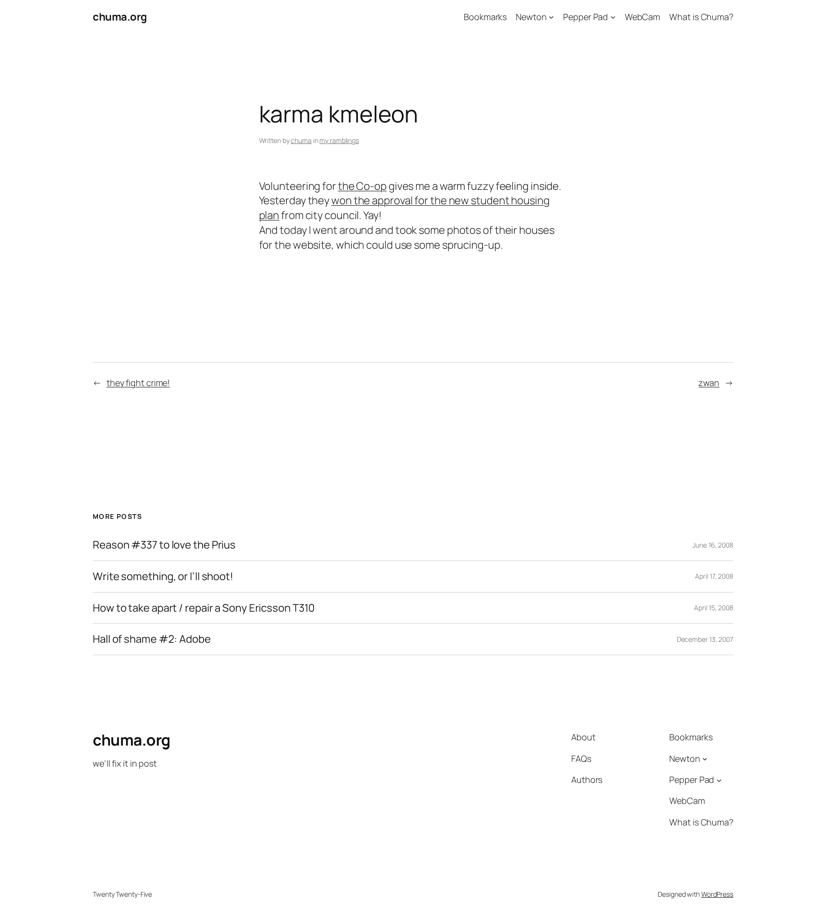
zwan (708, 382)
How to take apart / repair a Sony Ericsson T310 (204, 608)
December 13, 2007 (705, 639)
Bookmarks (485, 16)
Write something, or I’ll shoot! (163, 576)
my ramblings (339, 140)
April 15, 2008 (713, 607)
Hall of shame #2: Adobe (152, 639)
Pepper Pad (585, 16)
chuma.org (120, 17)
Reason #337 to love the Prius (164, 545)
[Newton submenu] (551, 17)
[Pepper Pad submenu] (613, 17)
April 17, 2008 (714, 576)
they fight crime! (138, 382)
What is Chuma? (701, 16)
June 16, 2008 (713, 544)
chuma (301, 140)
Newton (531, 16)
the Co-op (362, 186)
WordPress (717, 894)
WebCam (642, 16)
